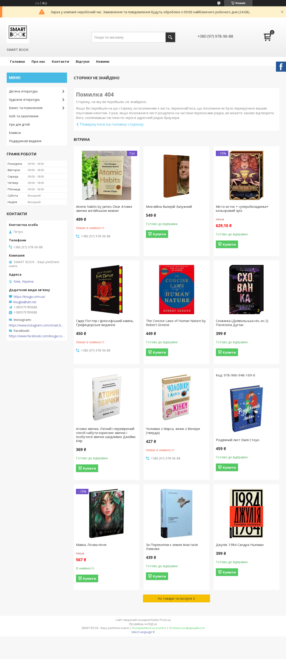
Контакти (60, 61)
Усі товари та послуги (175, 598)
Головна (17, 61)
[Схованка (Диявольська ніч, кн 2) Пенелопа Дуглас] (246, 289)
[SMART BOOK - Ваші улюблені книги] (18, 32)
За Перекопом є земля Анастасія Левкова (172, 547)
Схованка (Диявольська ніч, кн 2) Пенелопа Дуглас (242, 323)
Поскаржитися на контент (149, 628)
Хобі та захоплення (23, 116)
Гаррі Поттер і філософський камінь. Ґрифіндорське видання (105, 323)
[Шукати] (170, 37)
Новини (102, 61)
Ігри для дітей (19, 124)
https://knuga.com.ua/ (29, 297)
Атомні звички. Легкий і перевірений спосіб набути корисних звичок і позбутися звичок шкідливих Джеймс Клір (106, 435)
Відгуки (82, 61)
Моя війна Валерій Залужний (169, 206)
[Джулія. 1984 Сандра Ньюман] (246, 513)
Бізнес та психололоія (25, 108)
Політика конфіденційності (187, 628)
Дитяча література (23, 91)
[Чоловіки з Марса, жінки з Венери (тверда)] (176, 397)
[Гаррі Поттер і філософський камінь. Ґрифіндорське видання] (106, 289)
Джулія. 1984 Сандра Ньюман (240, 545)
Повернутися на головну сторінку (112, 124)
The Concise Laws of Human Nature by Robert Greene (176, 323)
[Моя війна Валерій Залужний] (176, 175)
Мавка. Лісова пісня (91, 545)
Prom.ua (165, 620)
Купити (159, 234)
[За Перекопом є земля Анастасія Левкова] (176, 513)
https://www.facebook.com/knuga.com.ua (37, 336)
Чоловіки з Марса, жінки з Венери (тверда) (173, 431)
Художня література (24, 99)
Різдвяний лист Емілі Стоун (237, 440)
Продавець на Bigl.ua (143, 624)
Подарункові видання (25, 141)
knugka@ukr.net (24, 302)
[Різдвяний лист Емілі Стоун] (246, 408)
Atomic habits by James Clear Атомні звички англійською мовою (104, 208)
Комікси (15, 133)
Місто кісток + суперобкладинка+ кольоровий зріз (242, 208)
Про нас (38, 61)
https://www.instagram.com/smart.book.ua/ (37, 325)
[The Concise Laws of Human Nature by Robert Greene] (176, 289)
